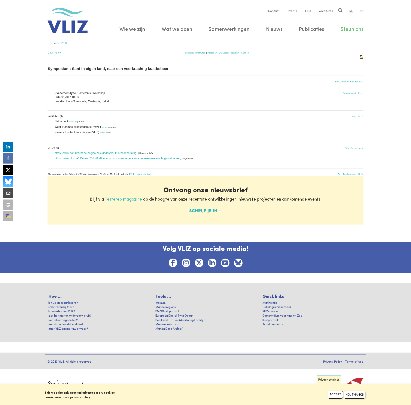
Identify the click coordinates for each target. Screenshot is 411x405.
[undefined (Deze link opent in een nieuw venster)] (8, 216)
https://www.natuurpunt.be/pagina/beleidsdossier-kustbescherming (95, 153)
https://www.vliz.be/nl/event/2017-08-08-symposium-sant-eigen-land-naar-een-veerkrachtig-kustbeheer (117, 158)
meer (71, 121)
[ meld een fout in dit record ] (348, 81)
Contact (274, 11)
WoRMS (160, 303)
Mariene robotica (167, 324)
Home (52, 43)
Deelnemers (349, 93)
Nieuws (274, 29)
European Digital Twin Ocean (174, 315)
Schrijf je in (203, 211)
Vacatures (326, 11)
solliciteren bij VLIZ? (61, 307)
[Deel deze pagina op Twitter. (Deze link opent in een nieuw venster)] (8, 170)
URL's (359, 93)
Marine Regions (165, 307)
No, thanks (354, 394)
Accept (335, 394)
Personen (212, 53)
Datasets (223, 53)
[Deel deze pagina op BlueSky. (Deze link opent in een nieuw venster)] (8, 181)
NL (351, 11)
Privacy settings (329, 379)
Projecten (234, 53)
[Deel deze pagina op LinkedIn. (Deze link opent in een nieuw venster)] (8, 147)
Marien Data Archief (169, 329)
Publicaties (189, 53)
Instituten (201, 53)
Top (353, 116)
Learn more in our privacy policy (67, 397)
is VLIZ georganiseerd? (63, 303)
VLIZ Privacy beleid (140, 174)
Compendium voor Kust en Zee (282, 315)
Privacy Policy (332, 361)
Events (292, 11)
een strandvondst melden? (65, 324)
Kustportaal (270, 320)
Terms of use (354, 361)
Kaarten (245, 53)
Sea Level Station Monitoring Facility (179, 320)
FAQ (308, 11)
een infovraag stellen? (63, 320)
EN (361, 11)
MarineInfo (269, 303)
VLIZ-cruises (270, 311)
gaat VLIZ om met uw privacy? (68, 329)
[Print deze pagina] (361, 57)
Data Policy (54, 52)
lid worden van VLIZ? (61, 311)
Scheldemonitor (272, 324)
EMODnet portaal (167, 311)
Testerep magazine (123, 199)
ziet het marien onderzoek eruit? (70, 315)
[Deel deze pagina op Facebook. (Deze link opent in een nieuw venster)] (8, 158)
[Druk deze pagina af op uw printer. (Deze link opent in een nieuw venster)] (8, 205)
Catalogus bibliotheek (277, 307)
